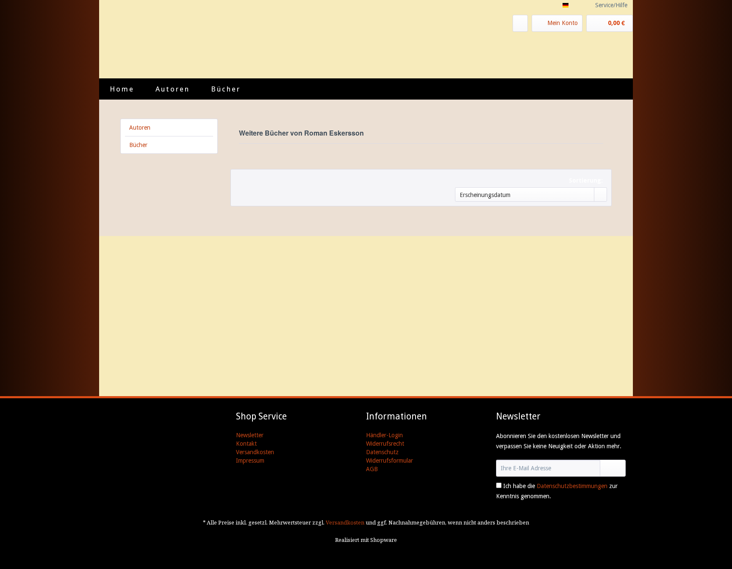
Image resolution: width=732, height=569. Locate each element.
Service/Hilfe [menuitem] (611, 5)
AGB (372, 469)
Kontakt (246, 443)
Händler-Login (384, 435)
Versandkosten (255, 452)
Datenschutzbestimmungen (572, 486)
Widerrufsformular (389, 460)
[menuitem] (520, 23)
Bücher (138, 145)
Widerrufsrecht (385, 443)
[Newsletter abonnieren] (613, 468)
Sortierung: (586, 180)
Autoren (139, 127)
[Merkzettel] (520, 23)
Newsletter (249, 435)
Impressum (250, 460)
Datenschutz (382, 452)
